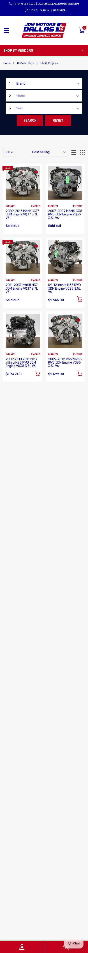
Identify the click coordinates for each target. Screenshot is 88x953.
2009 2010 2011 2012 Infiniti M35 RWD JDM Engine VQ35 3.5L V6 (21, 362)
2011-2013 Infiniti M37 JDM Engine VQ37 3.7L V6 (22, 288)
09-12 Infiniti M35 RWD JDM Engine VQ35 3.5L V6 (64, 288)
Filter (10, 152)
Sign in (44, 10)
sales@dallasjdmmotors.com (58, 3)
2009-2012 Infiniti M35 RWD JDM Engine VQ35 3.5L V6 (65, 362)
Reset (58, 120)
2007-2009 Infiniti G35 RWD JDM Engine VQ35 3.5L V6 (65, 214)
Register (59, 10)
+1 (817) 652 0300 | (25, 3)
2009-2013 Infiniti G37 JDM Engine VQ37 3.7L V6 (22, 214)
